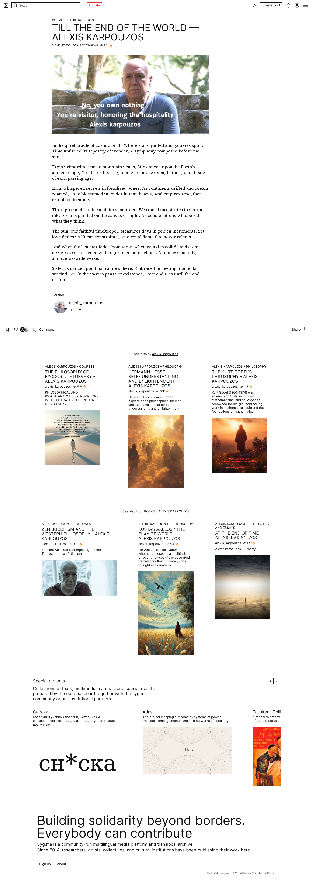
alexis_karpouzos (65, 45)
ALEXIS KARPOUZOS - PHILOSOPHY (155, 366)
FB (232, 873)
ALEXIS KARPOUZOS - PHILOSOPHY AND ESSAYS (242, 526)
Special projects (49, 680)
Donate (94, 5)
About (61, 864)
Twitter (267, 873)
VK (236, 873)
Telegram (224, 873)
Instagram (245, 873)
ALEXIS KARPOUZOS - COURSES (69, 366)
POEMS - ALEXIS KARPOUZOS (74, 20)
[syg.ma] (6, 5)
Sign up (45, 864)
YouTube (257, 873)
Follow (76, 310)
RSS (275, 873)
